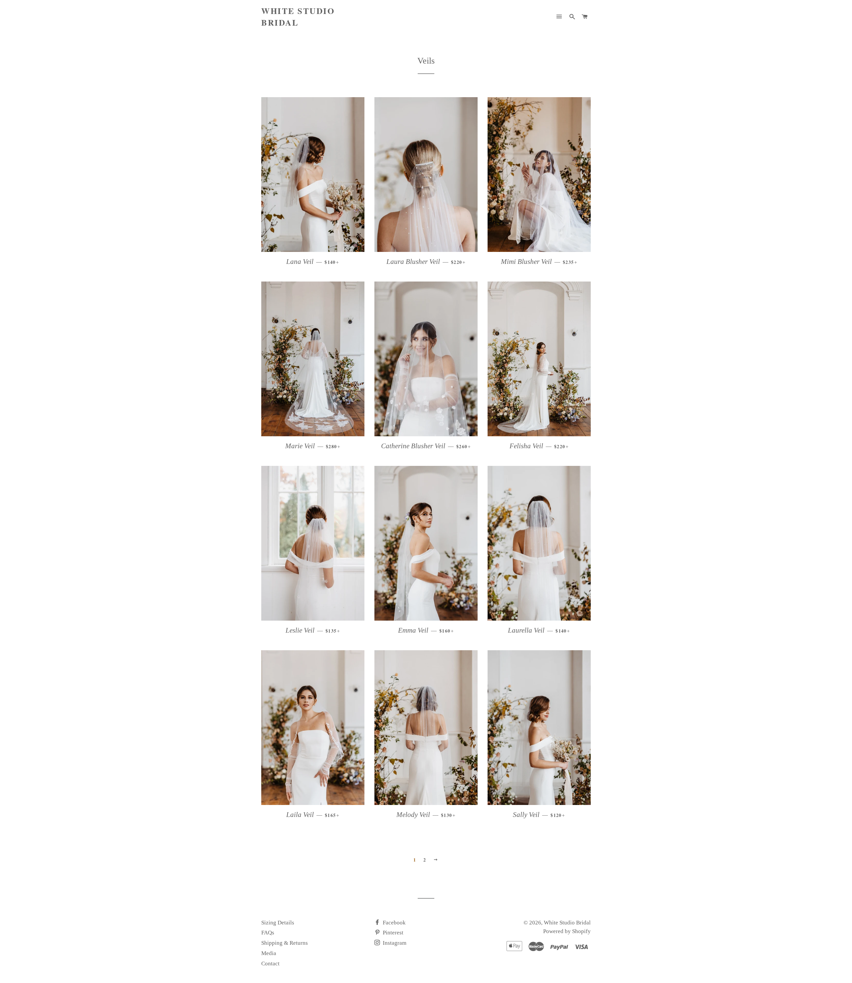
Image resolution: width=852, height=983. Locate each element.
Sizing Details (277, 922)
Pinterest (392, 932)
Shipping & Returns (284, 943)
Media (268, 953)
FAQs (267, 932)
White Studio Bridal (297, 16)
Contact (270, 963)
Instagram (393, 943)
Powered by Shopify (567, 931)
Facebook (393, 922)
